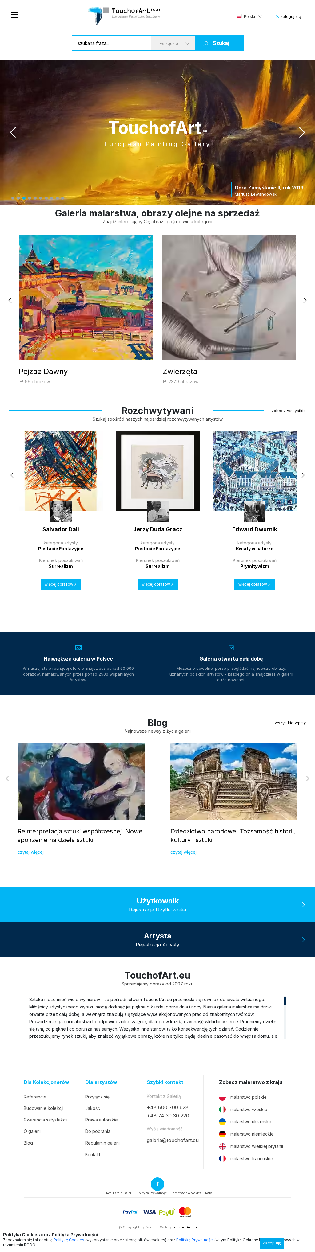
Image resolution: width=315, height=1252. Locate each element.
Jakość (92, 1108)
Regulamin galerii (102, 1142)
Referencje (35, 1096)
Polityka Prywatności (152, 1193)
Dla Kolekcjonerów (46, 1082)
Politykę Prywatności (194, 1240)
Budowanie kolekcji (43, 1108)
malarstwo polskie (248, 1097)
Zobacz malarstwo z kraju (250, 1082)
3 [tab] (24, 198)
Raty (208, 1193)
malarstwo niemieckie (252, 1134)
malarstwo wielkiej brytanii (256, 1146)
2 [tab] (18, 198)
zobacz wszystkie (289, 410)
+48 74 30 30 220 (168, 1116)
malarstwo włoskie (248, 1109)
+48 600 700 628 (168, 1107)
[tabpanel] (157, 132)
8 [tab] (51, 198)
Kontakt (92, 1154)
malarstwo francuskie (251, 1158)
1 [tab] (12, 198)
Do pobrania (97, 1131)
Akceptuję (272, 1243)
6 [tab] (40, 198)
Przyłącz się (97, 1096)
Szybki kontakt (165, 1082)
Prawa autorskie (101, 1119)
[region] (157, 1017)
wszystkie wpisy (290, 722)
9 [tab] (57, 198)
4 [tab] (29, 198)
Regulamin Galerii (119, 1193)
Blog (28, 1142)
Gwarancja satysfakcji (45, 1119)
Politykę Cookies (69, 1240)
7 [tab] (46, 198)
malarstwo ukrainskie (251, 1121)
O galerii (32, 1131)
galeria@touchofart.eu (173, 1140)
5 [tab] (35, 198)
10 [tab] (62, 198)
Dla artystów (101, 1082)
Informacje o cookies (186, 1193)
